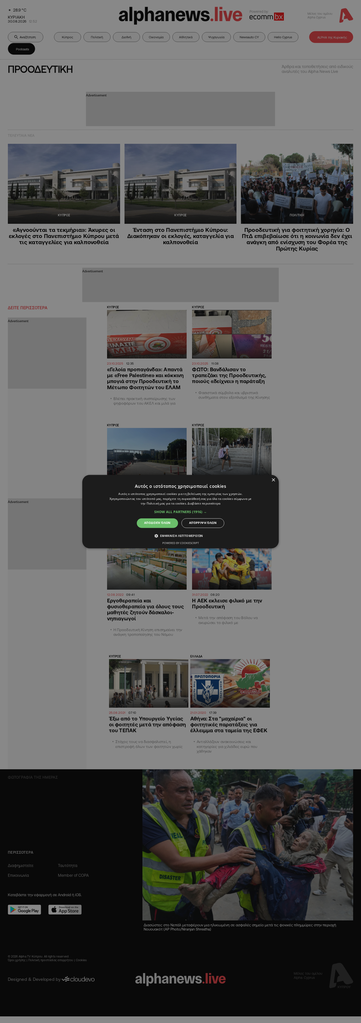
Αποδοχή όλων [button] (157, 523)
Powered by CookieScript (180, 543)
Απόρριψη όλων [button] (203, 523)
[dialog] (180, 511)
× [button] (273, 480)
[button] (180, 512)
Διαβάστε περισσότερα (204, 504)
